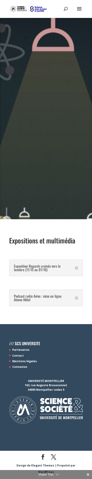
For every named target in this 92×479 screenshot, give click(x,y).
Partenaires (20, 350)
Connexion (19, 367)
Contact (18, 356)
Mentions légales (24, 361)
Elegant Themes (42, 465)
